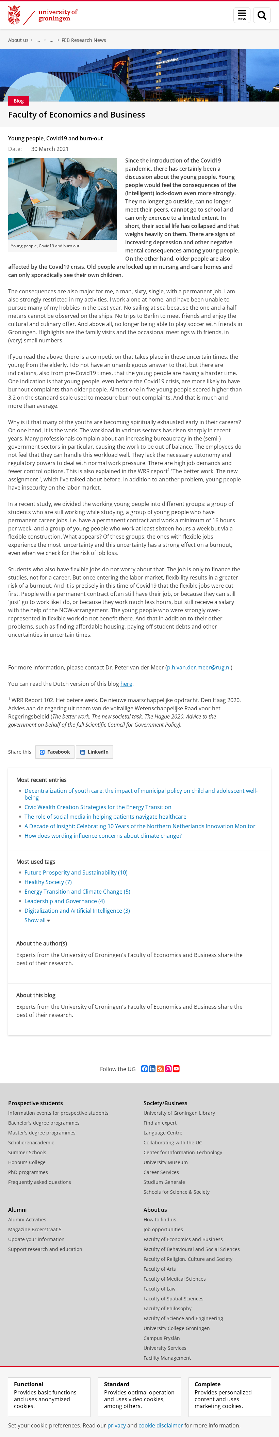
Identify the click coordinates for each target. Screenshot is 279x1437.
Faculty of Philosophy (168, 1308)
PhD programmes (28, 1172)
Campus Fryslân (162, 1338)
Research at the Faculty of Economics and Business (51, 40)
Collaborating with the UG (173, 1142)
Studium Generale (164, 1182)
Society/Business (165, 1103)
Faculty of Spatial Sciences (173, 1298)
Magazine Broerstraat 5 (35, 1229)
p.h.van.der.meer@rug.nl (199, 667)
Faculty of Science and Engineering (183, 1318)
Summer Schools (27, 1152)
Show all (35, 920)
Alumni (17, 1209)
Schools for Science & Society (177, 1192)
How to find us (160, 1219)
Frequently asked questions (39, 1182)
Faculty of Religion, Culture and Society (188, 1259)
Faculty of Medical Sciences (175, 1279)
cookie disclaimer (160, 1425)
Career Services (161, 1172)
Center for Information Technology (183, 1152)
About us (18, 40)
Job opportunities (163, 1229)
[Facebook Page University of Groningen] (144, 1068)
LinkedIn (98, 751)
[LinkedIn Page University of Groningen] (152, 1068)
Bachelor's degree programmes (44, 1122)
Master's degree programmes (42, 1132)
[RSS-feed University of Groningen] (160, 1068)
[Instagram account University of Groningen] (168, 1068)
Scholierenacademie (31, 1142)
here (126, 683)
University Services (165, 1348)
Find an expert (160, 1122)
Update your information (36, 1239)
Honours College (27, 1162)
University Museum (166, 1162)
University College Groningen (177, 1328)
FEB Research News (84, 40)
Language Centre (163, 1132)
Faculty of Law (160, 1288)
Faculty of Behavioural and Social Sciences (192, 1249)
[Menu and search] (242, 15)
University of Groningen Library (179, 1113)
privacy (117, 1425)
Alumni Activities (27, 1219)
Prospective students (35, 1103)
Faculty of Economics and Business (38, 40)
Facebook (58, 751)
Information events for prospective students (58, 1113)
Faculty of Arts (160, 1269)
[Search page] (262, 15)
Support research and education (45, 1249)
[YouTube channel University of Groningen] (176, 1068)
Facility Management (167, 1358)
